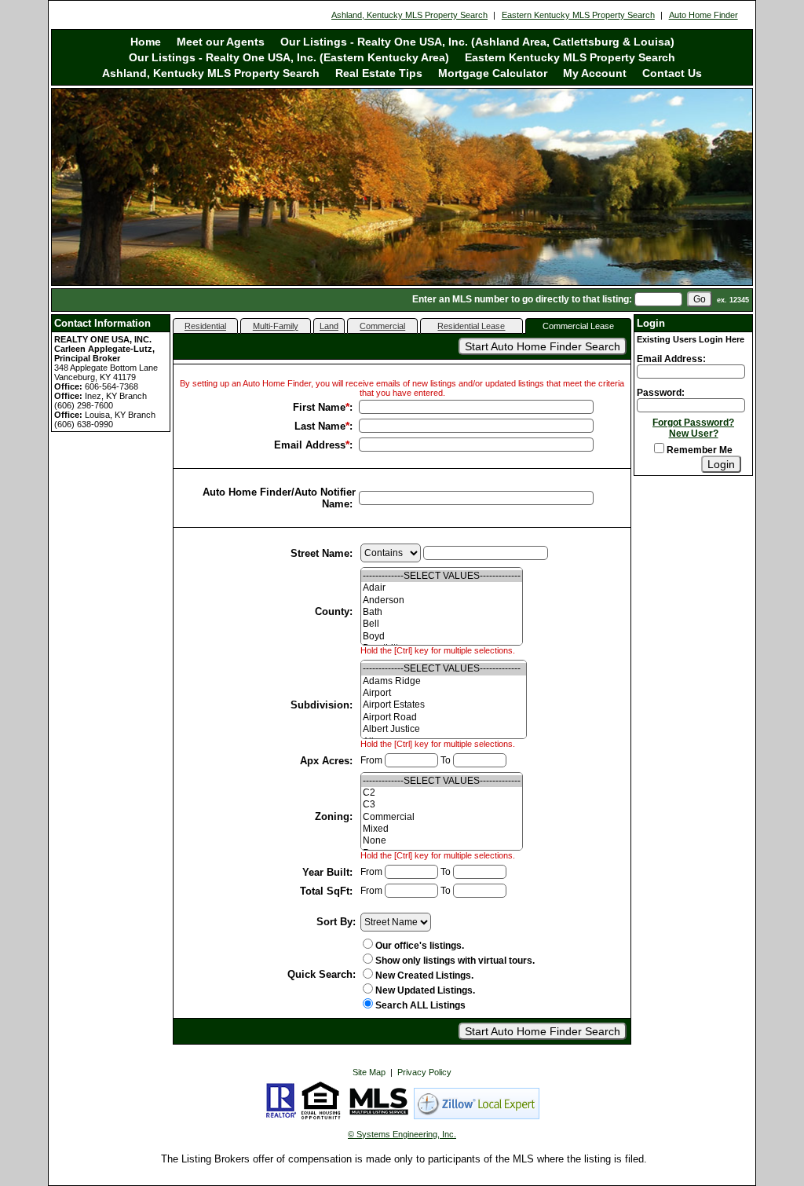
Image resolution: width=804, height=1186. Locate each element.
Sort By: (336, 922)
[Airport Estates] (443, 705)
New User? (693, 433)
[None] (441, 841)
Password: (661, 392)
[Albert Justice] (443, 729)
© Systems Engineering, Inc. (402, 1134)
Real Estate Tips (378, 73)
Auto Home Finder (703, 15)
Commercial (382, 326)
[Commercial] (441, 817)
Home (145, 41)
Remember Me (698, 450)
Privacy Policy (424, 1072)
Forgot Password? (693, 422)
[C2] (441, 793)
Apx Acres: (328, 761)
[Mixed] (441, 829)
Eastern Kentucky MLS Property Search (578, 15)
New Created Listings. (424, 975)
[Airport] (443, 693)
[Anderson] (441, 600)
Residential (205, 326)
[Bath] (441, 612)
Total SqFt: (328, 891)
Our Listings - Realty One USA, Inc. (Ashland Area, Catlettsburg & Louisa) (477, 41)
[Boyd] (441, 636)
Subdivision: (323, 705)
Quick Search (320, 974)
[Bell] (441, 624)
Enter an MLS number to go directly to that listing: (522, 299)
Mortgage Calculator (492, 73)
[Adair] (441, 588)
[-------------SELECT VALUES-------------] (441, 576)
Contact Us (672, 73)
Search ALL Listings (420, 1005)
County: (335, 611)
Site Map (369, 1072)
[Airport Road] (443, 717)
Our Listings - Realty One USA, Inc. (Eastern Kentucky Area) (289, 57)
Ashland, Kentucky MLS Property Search (409, 15)
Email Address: (671, 358)
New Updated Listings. (425, 990)
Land (329, 326)
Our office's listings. (419, 945)
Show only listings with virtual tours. (455, 960)
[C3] (441, 805)
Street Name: (323, 553)
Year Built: (329, 872)
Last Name (319, 426)
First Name (319, 407)
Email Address (309, 445)
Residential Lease (471, 326)
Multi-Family (275, 326)
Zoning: (335, 816)
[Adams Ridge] (443, 681)
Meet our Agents (221, 41)
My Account (595, 73)
